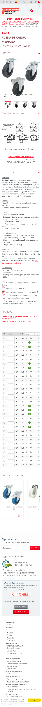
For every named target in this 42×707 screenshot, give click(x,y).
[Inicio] (3, 2)
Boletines (10, 627)
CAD (22, 338)
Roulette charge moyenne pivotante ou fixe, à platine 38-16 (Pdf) (20, 317)
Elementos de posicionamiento (17, 664)
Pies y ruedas (11, 669)
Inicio (3, 19)
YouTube (11, 637)
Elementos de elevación (14, 671)
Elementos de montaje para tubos (18, 681)
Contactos (10, 692)
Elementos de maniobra (15, 661)
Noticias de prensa (13, 630)
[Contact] (7, 2)
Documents (19, 516)
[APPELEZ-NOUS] (24, 2)
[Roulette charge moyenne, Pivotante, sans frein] (25, 104)
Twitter (11, 635)
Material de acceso (13, 666)
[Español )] (17, 2)
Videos (9, 656)
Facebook (12, 640)
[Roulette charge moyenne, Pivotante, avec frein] (17, 104)
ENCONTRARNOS (21, 607)
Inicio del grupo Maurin (14, 697)
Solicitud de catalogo (13, 648)
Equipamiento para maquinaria (17, 679)
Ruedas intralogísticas (16, 24)
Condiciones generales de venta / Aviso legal (21, 689)
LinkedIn (11, 632)
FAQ (33, 601)
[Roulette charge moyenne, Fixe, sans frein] (34, 104)
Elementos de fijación (14, 676)
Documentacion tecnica (14, 653)
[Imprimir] (10, 2)
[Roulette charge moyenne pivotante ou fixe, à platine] (21, 78)
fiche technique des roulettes (20, 262)
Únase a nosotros (12, 694)
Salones (9, 625)
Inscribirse (35, 548)
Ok (34, 700)
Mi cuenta (31, 2)
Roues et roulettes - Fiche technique (16, 321)
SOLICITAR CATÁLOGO (21, 612)
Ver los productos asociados (21, 156)
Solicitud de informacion (15, 645)
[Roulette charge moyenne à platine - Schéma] (21, 134)
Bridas (9, 674)
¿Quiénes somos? (12, 687)
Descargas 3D (11, 650)
